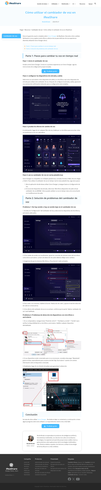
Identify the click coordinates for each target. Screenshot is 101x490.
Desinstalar (27, 474)
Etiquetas (71, 459)
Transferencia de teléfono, (75, 470)
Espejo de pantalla (55, 462)
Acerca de (26, 462)
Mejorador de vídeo (56, 470)
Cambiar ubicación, (73, 466)
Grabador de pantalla (40, 474)
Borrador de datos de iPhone (42, 472)
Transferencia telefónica (41, 466)
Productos (38, 459)
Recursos (82, 4)
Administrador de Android (42, 462)
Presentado (54, 459)
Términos (26, 466)
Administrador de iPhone (41, 464)
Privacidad (27, 464)
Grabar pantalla (86, 470)
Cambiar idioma (8, 475)
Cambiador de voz (37, 30)
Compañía (27, 459)
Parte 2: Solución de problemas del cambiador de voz (42, 49)
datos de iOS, (89, 464)
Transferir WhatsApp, (87, 472)
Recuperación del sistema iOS (58, 468)
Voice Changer (52, 36)
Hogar (21, 30)
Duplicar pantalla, (83, 466)
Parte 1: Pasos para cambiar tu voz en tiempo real (41, 46)
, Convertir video (82, 474)
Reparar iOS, (81, 462)
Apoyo (91, 4)
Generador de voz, (76, 472)
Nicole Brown (46, 22)
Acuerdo (26, 468)
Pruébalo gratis (52, 71)
